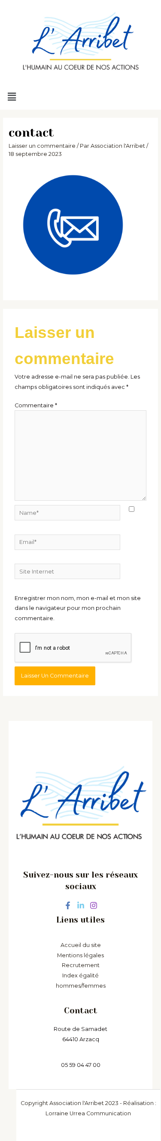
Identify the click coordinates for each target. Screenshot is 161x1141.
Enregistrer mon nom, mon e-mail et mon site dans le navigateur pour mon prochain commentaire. (78, 608)
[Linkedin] (81, 905)
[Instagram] (93, 905)
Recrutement (81, 965)
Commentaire (36, 405)
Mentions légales (80, 955)
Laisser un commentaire (42, 146)
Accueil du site (81, 945)
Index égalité (80, 975)
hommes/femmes (81, 986)
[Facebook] (68, 905)
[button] (77, 97)
